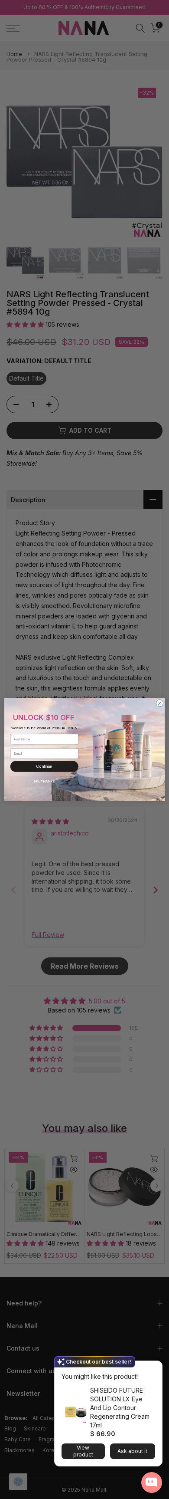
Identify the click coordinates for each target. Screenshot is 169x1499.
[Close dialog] (159, 703)
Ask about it (132, 1451)
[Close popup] (152, 1369)
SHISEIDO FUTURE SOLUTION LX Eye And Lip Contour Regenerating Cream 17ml (120, 1408)
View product (83, 1451)
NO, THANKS (44, 781)
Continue (44, 766)
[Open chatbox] (151, 1482)
